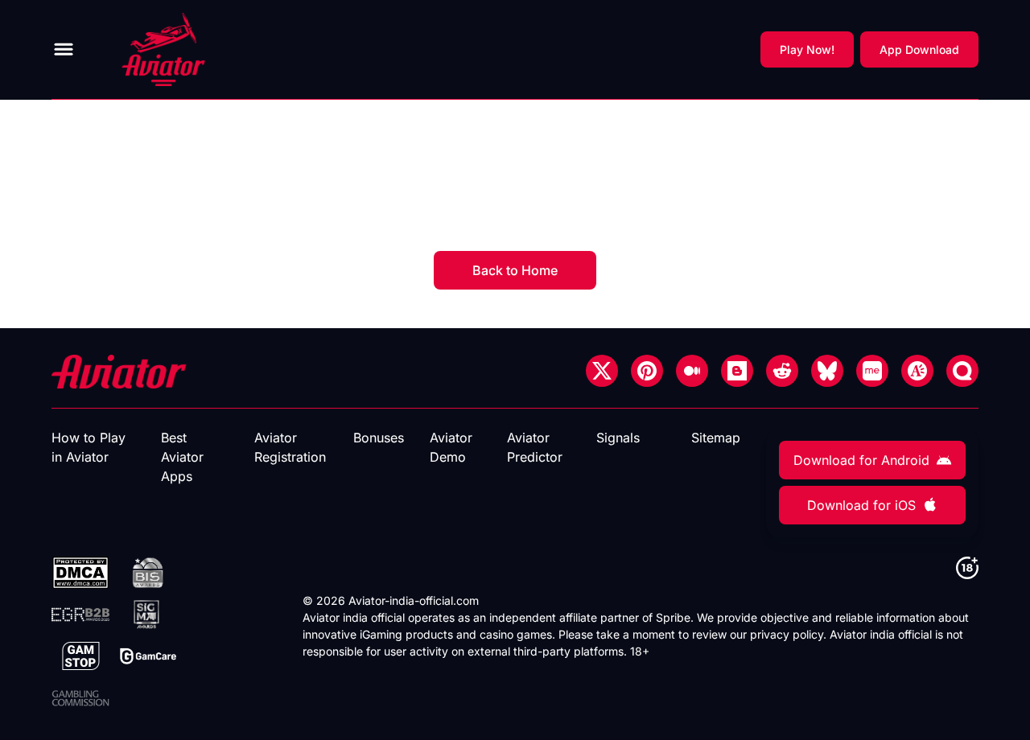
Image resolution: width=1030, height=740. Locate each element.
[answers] (917, 371)
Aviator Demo (451, 447)
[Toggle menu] (64, 49)
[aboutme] (872, 371)
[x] (602, 371)
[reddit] (782, 371)
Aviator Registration (290, 447)
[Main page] (163, 49)
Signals (618, 438)
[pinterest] (647, 371)
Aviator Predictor (534, 447)
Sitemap (715, 438)
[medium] (692, 371)
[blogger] (737, 371)
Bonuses (378, 438)
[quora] (962, 371)
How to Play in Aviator (89, 447)
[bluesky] (827, 371)
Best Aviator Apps (182, 457)
